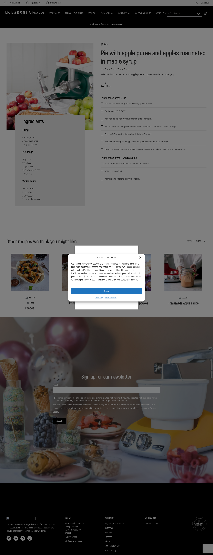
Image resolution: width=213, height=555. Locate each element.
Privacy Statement (110, 297)
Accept (106, 291)
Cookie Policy (99, 297)
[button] (140, 257)
